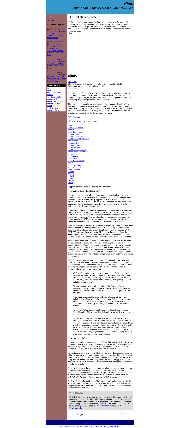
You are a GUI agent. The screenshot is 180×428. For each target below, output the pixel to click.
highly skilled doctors (76, 161)
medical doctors (74, 169)
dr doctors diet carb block (78, 152)
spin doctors (72, 180)
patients (71, 174)
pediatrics (71, 176)
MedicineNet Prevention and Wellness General (55, 44)
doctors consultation (55, 101)
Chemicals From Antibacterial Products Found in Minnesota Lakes (55, 51)
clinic (49, 16)
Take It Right (81, 423)
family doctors (73, 156)
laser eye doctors (74, 167)
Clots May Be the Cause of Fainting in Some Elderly (55, 35)
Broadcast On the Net (92, 423)
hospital (71, 163)
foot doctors (72, 158)
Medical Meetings (104, 423)
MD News (51, 20)
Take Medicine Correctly (84, 426)
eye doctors (72, 154)
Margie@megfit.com (77, 408)
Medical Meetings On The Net (68, 423)
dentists (50, 95)
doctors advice (53, 99)
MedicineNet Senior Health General (56, 30)
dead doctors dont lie (55, 92)
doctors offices (53, 110)
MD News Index (74, 117)
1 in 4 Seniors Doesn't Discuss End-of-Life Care (55, 66)
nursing (71, 172)
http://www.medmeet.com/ (90, 421)
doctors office (52, 108)
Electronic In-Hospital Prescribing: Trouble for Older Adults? (56, 78)
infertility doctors (74, 165)
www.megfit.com (102, 406)
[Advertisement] (88, 53)
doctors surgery (74, 147)
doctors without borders (77, 150)
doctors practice (74, 145)
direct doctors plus (54, 97)
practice (71, 178)
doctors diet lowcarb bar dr (78, 139)
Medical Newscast (67, 426)
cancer (49, 88)
